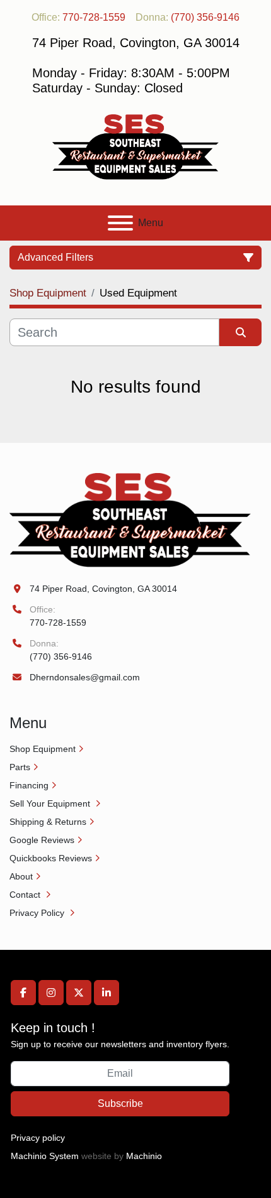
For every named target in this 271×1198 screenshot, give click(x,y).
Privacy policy (38, 1138)
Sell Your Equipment (51, 803)
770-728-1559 (93, 17)
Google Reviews (41, 840)
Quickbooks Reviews (50, 858)
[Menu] (120, 223)
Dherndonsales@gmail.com (85, 677)
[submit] (240, 332)
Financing (29, 785)
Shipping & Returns (47, 822)
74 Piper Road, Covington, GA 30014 (103, 589)
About (21, 876)
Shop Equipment (42, 749)
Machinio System (45, 1156)
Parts (19, 767)
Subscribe (120, 1103)
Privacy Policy (38, 913)
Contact (26, 895)
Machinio (144, 1156)
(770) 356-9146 (205, 17)
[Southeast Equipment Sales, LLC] (130, 520)
